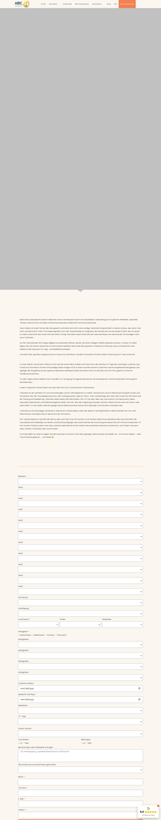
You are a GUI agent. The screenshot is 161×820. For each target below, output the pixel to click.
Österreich (61, 635)
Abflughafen (23, 639)
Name (21, 777)
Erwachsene (23, 619)
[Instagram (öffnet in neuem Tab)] (142, 4)
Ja (21, 743)
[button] (22, 360)
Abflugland (23, 631)
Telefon (21, 810)
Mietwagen (86, 739)
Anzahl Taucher (25, 728)
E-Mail (21, 799)
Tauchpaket (23, 739)
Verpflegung (23, 608)
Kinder (62, 619)
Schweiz (50, 635)
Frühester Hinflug (25, 683)
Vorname (22, 788)
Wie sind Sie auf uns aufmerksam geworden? (37, 764)
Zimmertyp (23, 597)
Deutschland (25, 635)
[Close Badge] (158, 806)
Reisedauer (23, 705)
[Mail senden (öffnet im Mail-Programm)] (145, 4)
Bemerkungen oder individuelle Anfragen (35, 747)
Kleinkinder (106, 619)
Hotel (20, 487)
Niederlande (39, 635)
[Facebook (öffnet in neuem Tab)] (138, 4)
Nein (27, 743)
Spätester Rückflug (26, 694)
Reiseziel (22, 476)
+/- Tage (22, 716)
